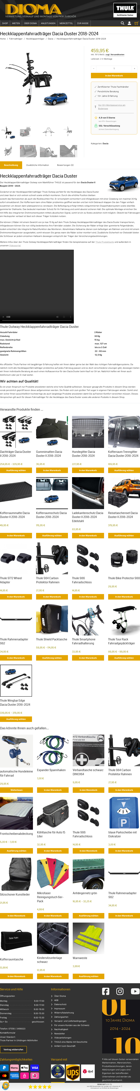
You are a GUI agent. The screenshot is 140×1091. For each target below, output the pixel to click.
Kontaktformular (7, 1032)
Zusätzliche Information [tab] (37, 165)
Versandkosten (117, 54)
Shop (5, 23)
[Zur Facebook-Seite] (105, 991)
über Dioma (30, 23)
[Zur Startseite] (70, 10)
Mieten (16, 23)
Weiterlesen (17, 790)
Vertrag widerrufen (13, 1049)
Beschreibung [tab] (11, 165)
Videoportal (15, 245)
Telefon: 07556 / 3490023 (12, 1028)
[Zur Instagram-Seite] (120, 991)
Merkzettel (66, 23)
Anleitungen (48, 23)
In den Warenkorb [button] (52, 470)
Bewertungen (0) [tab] (65, 165)
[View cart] (137, 23)
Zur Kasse (82, 23)
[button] (6, 1085)
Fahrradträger (16, 38)
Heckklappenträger (35, 38)
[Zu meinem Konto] (129, 23)
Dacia (50, 38)
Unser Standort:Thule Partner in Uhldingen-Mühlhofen (19, 1039)
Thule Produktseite (104, 242)
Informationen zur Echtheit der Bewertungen (105, 1088)
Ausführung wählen (16, 470)
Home (3, 38)
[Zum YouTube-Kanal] (135, 991)
